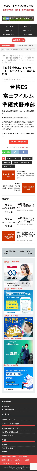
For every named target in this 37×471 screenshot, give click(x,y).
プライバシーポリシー (7, 463)
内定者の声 (5, 406)
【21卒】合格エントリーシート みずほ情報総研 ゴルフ (25, 206)
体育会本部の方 (23, 457)
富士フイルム (27, 158)
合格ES (9, 158)
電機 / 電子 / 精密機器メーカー (15, 58)
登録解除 (4, 451)
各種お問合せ (18, 460)
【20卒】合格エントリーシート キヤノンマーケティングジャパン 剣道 (25, 220)
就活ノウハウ (27, 26)
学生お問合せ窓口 (7, 448)
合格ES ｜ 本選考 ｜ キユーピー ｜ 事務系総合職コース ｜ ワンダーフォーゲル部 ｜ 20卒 (26, 235)
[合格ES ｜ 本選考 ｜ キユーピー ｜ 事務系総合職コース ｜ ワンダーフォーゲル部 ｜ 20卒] (8, 240)
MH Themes (22, 469)
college (18, 79)
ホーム (17, 463)
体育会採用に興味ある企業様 (9, 457)
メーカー (29, 56)
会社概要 (27, 460)
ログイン (24, 147)
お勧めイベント (9, 30)
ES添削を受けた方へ (8, 435)
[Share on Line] (29, 151)
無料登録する (18, 40)
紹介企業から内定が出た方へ (10, 432)
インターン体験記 (27, 34)
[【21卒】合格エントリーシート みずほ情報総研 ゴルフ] (8, 212)
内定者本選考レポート (9, 34)
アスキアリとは (9, 26)
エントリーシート (8, 166)
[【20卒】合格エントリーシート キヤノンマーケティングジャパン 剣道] (8, 226)
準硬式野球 (7, 162)
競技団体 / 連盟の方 (7, 460)
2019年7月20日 (8, 79)
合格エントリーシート (27, 30)
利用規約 (4, 445)
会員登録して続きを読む (18, 141)
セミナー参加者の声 (8, 409)
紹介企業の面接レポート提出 (10, 429)
